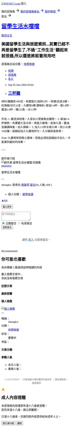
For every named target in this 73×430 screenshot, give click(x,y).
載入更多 (7, 207)
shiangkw (6, 165)
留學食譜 (27, 194)
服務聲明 (36, 383)
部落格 (12, 74)
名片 (11, 79)
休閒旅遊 (29, 64)
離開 (19, 423)
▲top (4, 200)
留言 (32, 184)
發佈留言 (7, 227)
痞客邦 (25, 184)
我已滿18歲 (8, 423)
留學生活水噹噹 (20, 26)
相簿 (11, 70)
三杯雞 (14, 93)
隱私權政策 (60, 379)
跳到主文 (6, 35)
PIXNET (16, 379)
